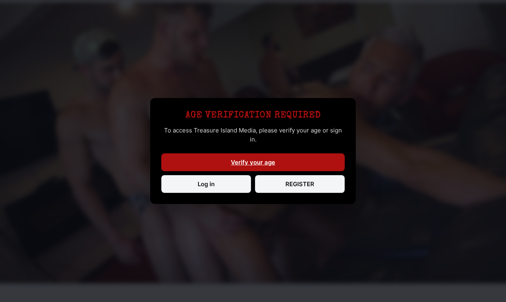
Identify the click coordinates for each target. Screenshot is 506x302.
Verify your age (253, 162)
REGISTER (299, 184)
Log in (206, 184)
